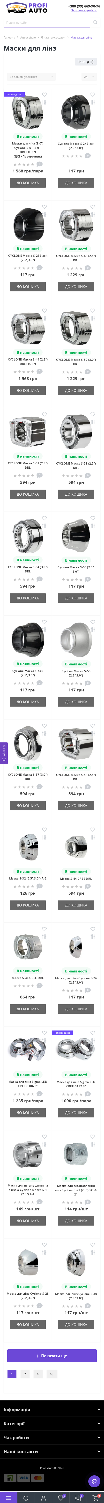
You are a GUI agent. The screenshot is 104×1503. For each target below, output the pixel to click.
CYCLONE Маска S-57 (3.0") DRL (28, 777)
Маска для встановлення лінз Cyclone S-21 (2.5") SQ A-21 (76, 1190)
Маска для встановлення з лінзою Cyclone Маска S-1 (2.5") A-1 (28, 1189)
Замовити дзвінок (84, 10)
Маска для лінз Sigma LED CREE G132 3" (76, 1084)
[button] (84, 6)
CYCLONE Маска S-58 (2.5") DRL (76, 777)
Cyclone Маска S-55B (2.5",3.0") (27, 673)
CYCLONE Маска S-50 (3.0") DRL (76, 362)
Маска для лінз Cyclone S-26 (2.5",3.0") (76, 980)
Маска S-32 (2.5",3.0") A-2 (27, 878)
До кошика (28, 182)
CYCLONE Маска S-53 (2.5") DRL (76, 465)
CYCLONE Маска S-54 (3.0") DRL (28, 569)
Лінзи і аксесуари (53, 37)
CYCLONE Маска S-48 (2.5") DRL (76, 258)
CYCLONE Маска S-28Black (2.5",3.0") (27, 258)
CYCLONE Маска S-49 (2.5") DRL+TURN (28, 361)
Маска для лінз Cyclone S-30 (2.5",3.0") (76, 1296)
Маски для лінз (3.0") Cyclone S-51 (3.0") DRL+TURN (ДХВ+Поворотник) (27, 149)
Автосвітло (28, 37)
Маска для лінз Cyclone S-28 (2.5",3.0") (28, 1296)
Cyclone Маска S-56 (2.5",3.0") (76, 673)
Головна (9, 37)
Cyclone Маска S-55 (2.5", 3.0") (76, 569)
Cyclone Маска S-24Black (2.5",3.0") (76, 146)
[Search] (95, 22)
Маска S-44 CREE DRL (76, 879)
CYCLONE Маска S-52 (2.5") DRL (28, 465)
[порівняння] (44, 103)
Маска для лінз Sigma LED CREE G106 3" (27, 1084)
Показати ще (54, 1356)
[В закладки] (44, 95)
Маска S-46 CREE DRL (28, 978)
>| (52, 1374)
